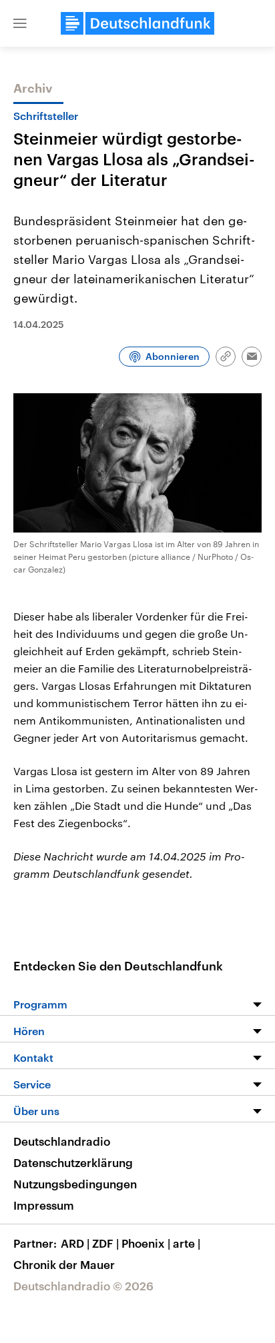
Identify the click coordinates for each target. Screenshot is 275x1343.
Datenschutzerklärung (73, 1162)
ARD (75, 1243)
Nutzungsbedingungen (75, 1183)
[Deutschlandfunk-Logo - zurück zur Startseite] (137, 23)
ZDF (105, 1243)
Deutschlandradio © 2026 (83, 1285)
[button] (20, 23)
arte (186, 1243)
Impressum (43, 1205)
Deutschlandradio (61, 1141)
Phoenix (145, 1243)
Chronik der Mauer (64, 1264)
